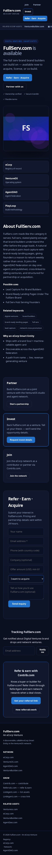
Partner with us (14, 86)
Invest (28, 11)
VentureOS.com (10, 761)
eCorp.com (8, 757)
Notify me (43, 650)
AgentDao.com (10, 822)
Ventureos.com (10, 809)
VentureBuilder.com (12, 770)
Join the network (18, 476)
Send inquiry (19, 604)
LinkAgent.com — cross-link (16, 796)
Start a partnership (19, 404)
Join (27, 4)
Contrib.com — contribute (15, 783)
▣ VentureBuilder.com (32, 26)
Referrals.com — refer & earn (17, 787)
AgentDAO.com (10, 766)
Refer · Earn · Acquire (35, 18)
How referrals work (26, 709)
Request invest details (21, 440)
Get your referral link (26, 700)
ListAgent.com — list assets (16, 792)
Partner (37, 4)
